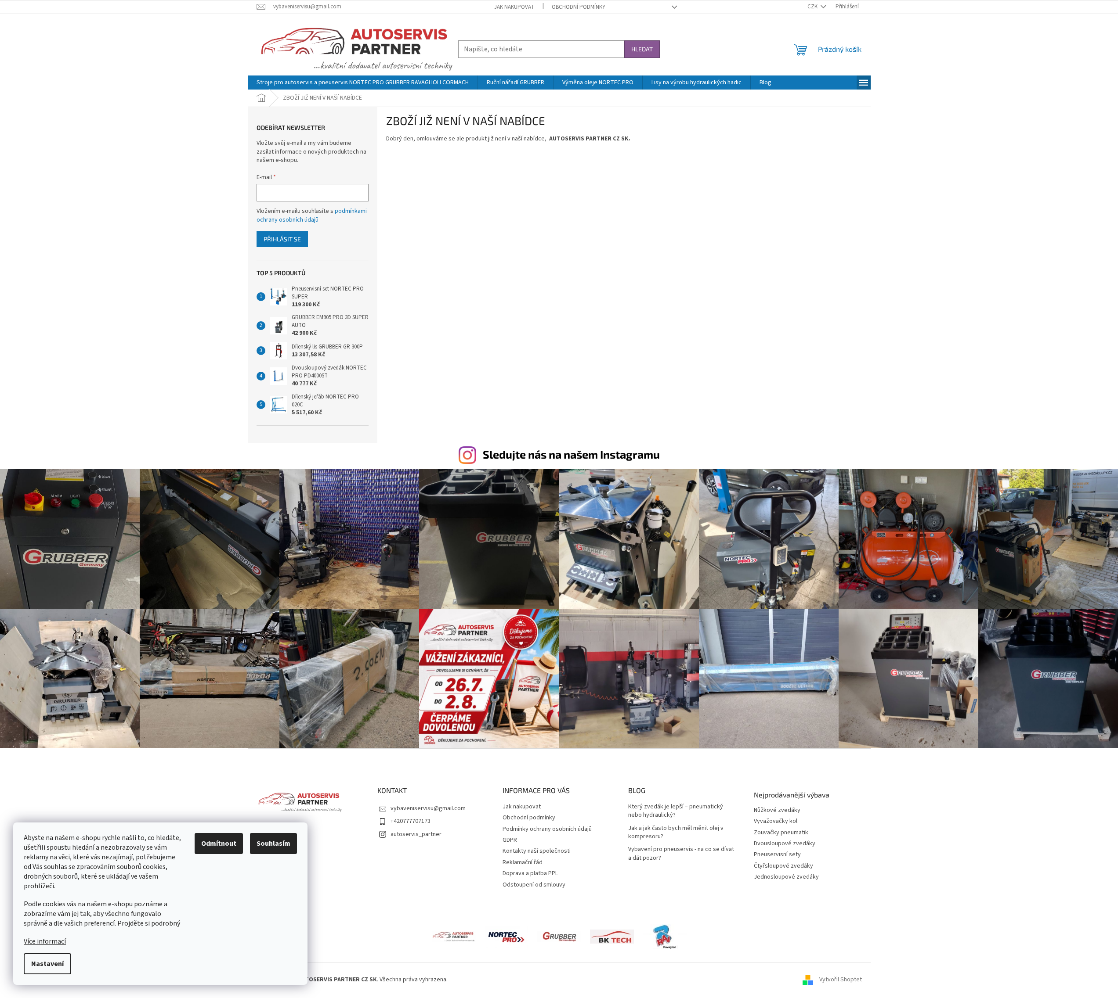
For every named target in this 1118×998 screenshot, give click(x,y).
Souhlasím (273, 843)
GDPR (510, 840)
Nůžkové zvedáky (777, 810)
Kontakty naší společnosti (537, 851)
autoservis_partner (416, 834)
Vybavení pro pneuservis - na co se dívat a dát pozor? (681, 853)
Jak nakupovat (514, 7)
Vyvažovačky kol (775, 821)
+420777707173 (411, 821)
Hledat (642, 49)
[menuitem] (363, 82)
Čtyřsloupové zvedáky (783, 866)
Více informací (45, 941)
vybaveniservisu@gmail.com (428, 808)
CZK (813, 7)
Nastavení (47, 964)
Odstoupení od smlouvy (534, 884)
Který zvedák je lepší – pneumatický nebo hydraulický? (675, 811)
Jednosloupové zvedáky (786, 877)
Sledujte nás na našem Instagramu (571, 454)
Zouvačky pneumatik (781, 832)
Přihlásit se (282, 239)
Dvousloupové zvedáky (784, 843)
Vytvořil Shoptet (840, 980)
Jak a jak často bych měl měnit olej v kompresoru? (676, 832)
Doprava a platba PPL (530, 873)
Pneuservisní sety (777, 854)
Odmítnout (218, 843)
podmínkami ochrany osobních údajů (312, 215)
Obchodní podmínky (578, 7)
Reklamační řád (523, 862)
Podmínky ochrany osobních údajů (547, 829)
